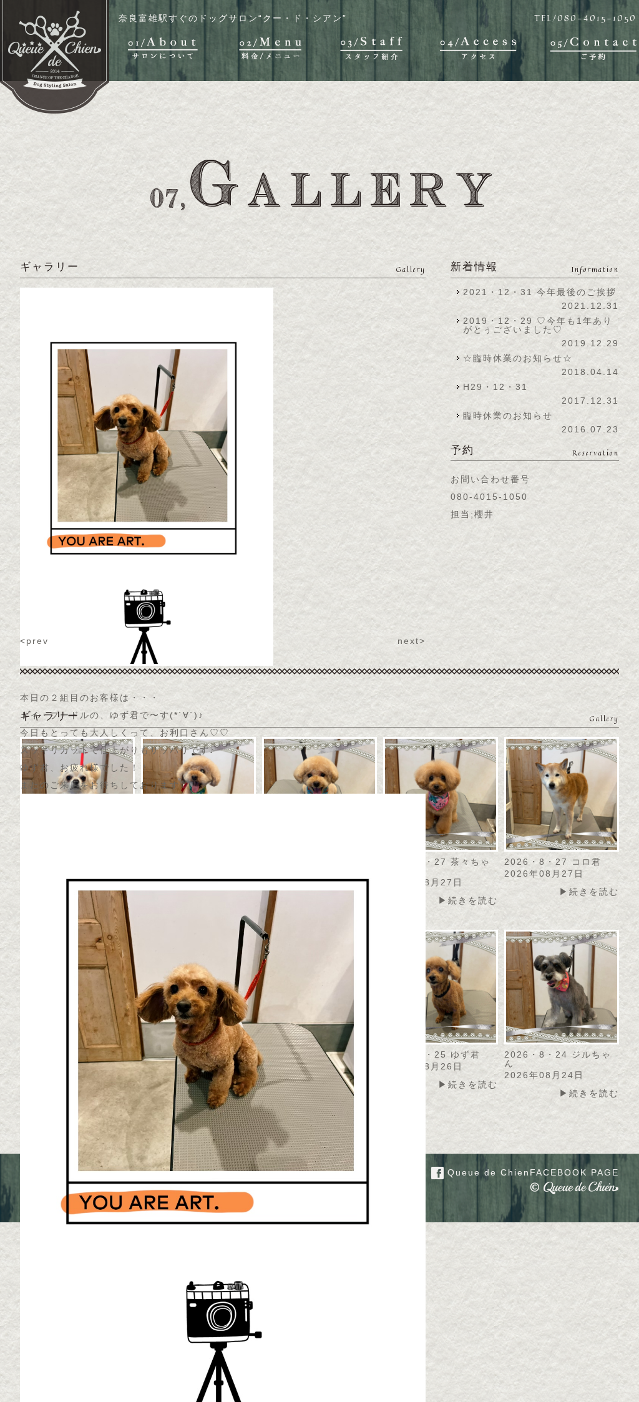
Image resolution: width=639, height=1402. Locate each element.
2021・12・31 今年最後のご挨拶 (540, 292)
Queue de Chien (531, 1172)
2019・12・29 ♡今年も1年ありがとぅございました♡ (538, 325)
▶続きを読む (468, 900)
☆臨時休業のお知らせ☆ (518, 358)
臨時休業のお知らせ (508, 416)
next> (412, 641)
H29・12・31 (499, 387)
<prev (34, 641)
